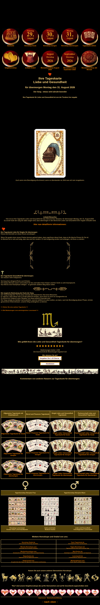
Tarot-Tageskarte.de (77, 542)
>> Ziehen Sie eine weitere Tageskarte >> (14, 307)
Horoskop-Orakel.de (28, 542)
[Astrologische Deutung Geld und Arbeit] (50, 525)
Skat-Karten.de (77, 552)
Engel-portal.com (28, 561)
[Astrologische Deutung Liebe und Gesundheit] (83, 524)
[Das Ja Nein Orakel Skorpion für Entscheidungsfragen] (30, 66)
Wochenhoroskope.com (28, 552)
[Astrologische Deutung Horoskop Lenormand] (17, 525)
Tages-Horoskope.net (77, 547)
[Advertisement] (50, 14)
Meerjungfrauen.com (77, 561)
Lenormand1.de (77, 556)
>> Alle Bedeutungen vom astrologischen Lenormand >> (19, 310)
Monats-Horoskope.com (28, 547)
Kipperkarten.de (28, 556)
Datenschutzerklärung (54, 598)
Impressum (42, 598)
